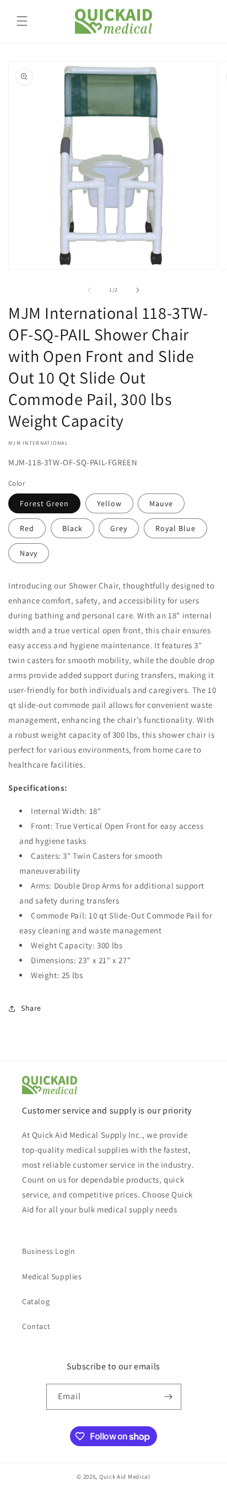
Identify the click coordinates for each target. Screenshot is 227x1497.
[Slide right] (138, 290)
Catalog (36, 1301)
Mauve (161, 503)
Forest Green (44, 503)
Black (72, 528)
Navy (28, 553)
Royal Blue (175, 528)
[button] (22, 21)
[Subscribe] (168, 1397)
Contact (36, 1326)
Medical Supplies (52, 1276)
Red (27, 528)
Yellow (109, 503)
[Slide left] (89, 290)
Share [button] (31, 1008)
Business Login (48, 1251)
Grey (118, 528)
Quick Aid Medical (124, 1476)
